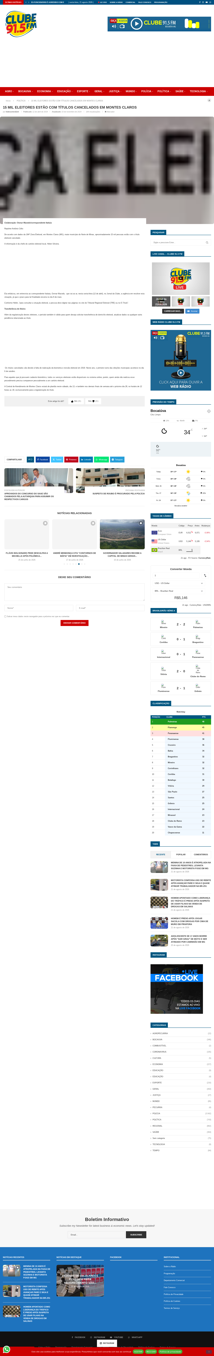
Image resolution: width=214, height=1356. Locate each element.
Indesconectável (12, 112)
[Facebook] (199, 2)
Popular (180, 854)
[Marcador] (45, 523)
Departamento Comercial (174, 1280)
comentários (201, 854)
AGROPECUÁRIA (182, 1033)
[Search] (204, 100)
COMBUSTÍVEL (182, 1046)
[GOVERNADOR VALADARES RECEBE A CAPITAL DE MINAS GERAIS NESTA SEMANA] (74, 534)
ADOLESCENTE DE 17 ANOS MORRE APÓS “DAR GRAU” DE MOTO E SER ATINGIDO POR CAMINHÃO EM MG (189, 939)
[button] (26, 2)
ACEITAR (138, 1351)
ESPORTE (82, 91)
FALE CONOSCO (144, 2)
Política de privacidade (170, 1351)
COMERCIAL (130, 2)
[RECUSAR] (209, 1352)
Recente (160, 854)
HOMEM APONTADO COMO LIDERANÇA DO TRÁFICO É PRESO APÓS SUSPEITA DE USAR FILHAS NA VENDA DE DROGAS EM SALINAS (190, 902)
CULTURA (182, 1058)
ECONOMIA (44, 91)
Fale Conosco (169, 1287)
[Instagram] (203, 2)
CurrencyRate (195, 605)
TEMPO (182, 1150)
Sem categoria (182, 1138)
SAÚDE (179, 91)
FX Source (192, 558)
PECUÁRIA (182, 1107)
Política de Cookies (172, 1301)
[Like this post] (31, 459)
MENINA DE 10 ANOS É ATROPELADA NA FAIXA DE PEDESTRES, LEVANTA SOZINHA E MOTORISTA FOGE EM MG (191, 865)
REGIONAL (182, 1126)
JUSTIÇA (114, 91)
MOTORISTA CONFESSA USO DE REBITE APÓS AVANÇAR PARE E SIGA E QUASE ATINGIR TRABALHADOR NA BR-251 (191, 883)
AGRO (8, 91)
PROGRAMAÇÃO (160, 2)
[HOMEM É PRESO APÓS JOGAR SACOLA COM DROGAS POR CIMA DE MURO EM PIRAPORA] (159, 923)
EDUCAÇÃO (64, 91)
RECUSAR (151, 1351)
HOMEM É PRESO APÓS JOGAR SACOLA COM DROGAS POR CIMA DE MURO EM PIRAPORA (189, 921)
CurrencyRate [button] (204, 558)
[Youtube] (207, 2)
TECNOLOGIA (198, 91)
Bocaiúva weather (181, 506)
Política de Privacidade (173, 1294)
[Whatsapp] (210, 2)
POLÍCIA (146, 91)
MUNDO (130, 91)
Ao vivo (103, 2)
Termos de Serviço (172, 1308)
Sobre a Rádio (116, 2)
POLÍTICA (163, 91)
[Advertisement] (107, 65)
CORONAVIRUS (182, 1052)
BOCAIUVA (24, 91)
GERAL (98, 91)
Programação (169, 1273)
